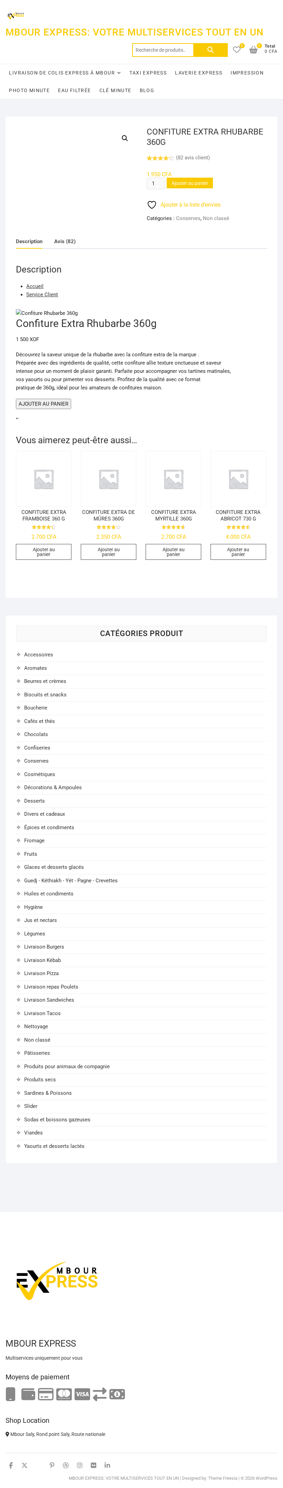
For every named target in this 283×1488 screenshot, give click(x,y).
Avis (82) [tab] (65, 241)
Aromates (35, 668)
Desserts (34, 801)
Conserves (188, 218)
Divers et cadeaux (44, 814)
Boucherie (35, 708)
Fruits (30, 854)
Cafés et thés (39, 721)
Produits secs (40, 1080)
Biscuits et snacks (45, 695)
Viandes (33, 1133)
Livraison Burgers (44, 947)
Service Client (42, 294)
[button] (125, 138)
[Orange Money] (11, 1395)
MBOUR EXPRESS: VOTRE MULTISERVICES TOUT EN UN (135, 32)
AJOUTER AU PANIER (43, 404)
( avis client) (193, 158)
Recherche (210, 50)
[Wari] (100, 1395)
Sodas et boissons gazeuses (57, 1120)
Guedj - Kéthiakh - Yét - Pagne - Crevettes (71, 880)
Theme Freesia (222, 1478)
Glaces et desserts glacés (54, 867)
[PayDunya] (117, 1395)
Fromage (34, 840)
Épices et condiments (49, 827)
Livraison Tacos (42, 1013)
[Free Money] (28, 1395)
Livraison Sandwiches (49, 1000)
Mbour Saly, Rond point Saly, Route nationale (57, 1434)
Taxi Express (148, 73)
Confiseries (37, 748)
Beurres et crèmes (45, 681)
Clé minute (115, 90)
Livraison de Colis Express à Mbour (62, 73)
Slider (30, 1106)
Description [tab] (29, 241)
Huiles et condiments (49, 894)
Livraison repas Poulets (51, 987)
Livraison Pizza (41, 973)
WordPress (266, 1478)
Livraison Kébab (42, 960)
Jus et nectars (40, 920)
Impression (247, 73)
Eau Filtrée (74, 90)
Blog (147, 90)
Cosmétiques (39, 774)
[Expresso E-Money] (45, 1395)
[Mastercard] (64, 1395)
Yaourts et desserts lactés (54, 1146)
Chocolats (36, 734)
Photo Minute (29, 90)
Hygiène (33, 907)
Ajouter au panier (190, 183)
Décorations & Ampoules (53, 787)
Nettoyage (36, 1026)
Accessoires (38, 655)
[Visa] (82, 1395)
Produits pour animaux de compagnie (67, 1066)
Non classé (216, 218)
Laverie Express (198, 73)
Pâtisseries (37, 1053)
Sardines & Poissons (48, 1093)
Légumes (34, 934)
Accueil (34, 286)
